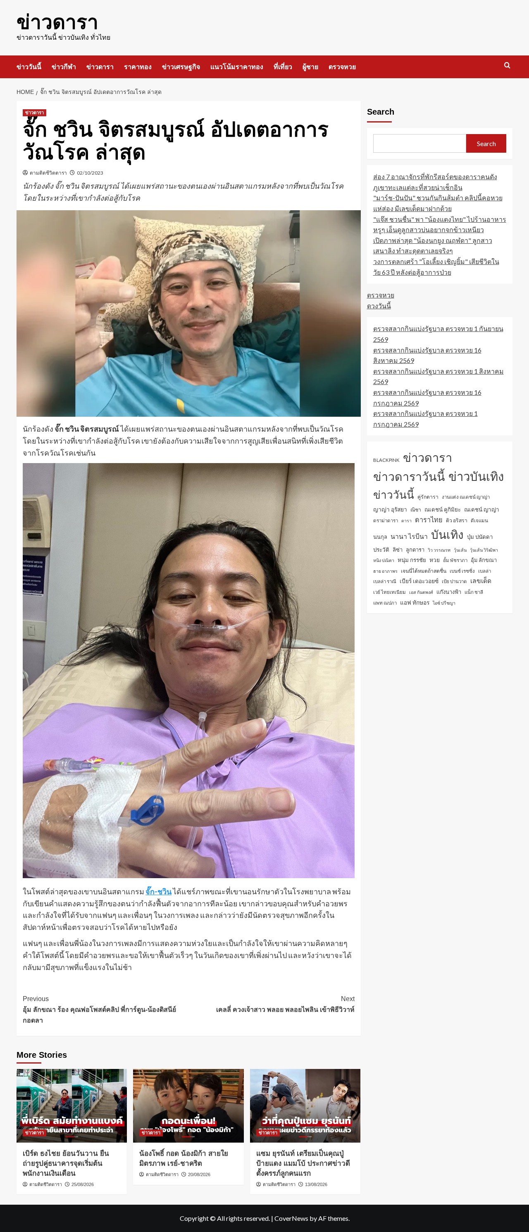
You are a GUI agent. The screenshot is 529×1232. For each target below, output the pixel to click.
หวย (434, 559)
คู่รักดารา (427, 497)
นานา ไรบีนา (409, 536)
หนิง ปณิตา (383, 560)
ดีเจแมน (479, 520)
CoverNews (291, 1218)
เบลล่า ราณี (384, 581)
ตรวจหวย (342, 66)
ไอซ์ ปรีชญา (444, 602)
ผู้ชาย (310, 66)
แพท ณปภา (385, 602)
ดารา (406, 520)
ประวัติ (381, 549)
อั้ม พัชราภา (455, 560)
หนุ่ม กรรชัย (412, 560)
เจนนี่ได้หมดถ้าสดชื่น (423, 571)
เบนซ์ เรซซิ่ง (462, 571)
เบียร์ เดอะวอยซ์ (419, 580)
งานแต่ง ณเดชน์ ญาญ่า (466, 497)
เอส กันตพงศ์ (421, 592)
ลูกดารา (415, 549)
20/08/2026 (199, 1174)
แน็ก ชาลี (474, 592)
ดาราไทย (429, 520)
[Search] (507, 65)
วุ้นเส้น (460, 549)
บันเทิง (447, 534)
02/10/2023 (90, 173)
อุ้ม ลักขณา (484, 560)
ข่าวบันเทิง (476, 476)
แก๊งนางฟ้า (448, 591)
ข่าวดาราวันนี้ (409, 476)
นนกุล (380, 536)
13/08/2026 (316, 1184)
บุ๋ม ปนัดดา (480, 536)
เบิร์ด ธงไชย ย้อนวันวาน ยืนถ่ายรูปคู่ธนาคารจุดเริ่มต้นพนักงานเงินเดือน (66, 1163)
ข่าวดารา (57, 22)
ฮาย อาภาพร (385, 571)
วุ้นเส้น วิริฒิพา (484, 549)
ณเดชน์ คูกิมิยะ (442, 509)
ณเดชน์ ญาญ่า (481, 509)
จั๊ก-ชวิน (158, 891)
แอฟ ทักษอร (414, 602)
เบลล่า (484, 571)
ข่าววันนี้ (29, 66)
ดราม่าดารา (385, 520)
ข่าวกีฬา (64, 66)
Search (380, 111)
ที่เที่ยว (283, 66)
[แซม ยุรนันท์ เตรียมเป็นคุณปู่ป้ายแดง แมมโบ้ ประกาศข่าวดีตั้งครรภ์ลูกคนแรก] (305, 1106)
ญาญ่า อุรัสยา (390, 509)
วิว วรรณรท (439, 549)
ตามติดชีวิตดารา (48, 173)
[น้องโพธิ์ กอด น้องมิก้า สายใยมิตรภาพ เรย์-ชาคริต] (188, 1106)
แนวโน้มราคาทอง (236, 66)
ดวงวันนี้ (379, 306)
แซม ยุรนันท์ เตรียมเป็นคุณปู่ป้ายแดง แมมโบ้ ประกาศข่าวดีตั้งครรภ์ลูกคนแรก (303, 1163)
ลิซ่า (398, 549)
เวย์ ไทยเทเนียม (389, 592)
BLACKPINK (386, 460)
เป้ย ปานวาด (454, 581)
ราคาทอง (138, 66)
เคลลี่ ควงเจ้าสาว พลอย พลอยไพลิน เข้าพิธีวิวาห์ (285, 1004)
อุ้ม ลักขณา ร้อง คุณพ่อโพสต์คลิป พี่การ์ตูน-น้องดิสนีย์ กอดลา (99, 1009)
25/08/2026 (82, 1184)
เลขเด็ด (480, 580)
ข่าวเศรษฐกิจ (181, 66)
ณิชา (415, 510)
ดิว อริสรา (456, 520)
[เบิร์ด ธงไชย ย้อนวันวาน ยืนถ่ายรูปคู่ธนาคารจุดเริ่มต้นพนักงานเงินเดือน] (72, 1106)
